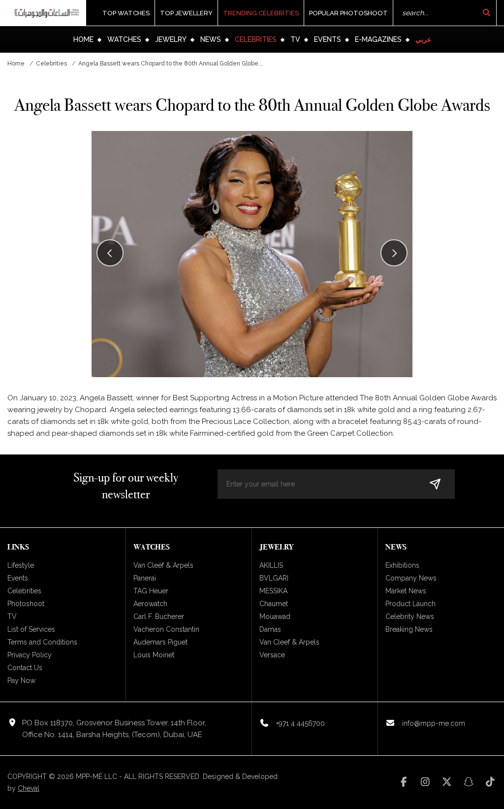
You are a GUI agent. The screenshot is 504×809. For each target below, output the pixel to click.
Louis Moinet (153, 655)
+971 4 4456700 (300, 723)
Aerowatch (150, 604)
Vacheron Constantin (166, 629)
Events (327, 39)
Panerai (144, 578)
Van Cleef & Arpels (163, 565)
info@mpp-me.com (433, 723)
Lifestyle (20, 565)
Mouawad (274, 616)
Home (83, 39)
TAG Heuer (150, 591)
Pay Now (21, 680)
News (210, 39)
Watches (124, 39)
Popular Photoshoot (348, 13)
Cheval (28, 788)
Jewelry (171, 39)
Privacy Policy (29, 655)
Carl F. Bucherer (158, 616)
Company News (411, 578)
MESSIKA (273, 591)
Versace (272, 655)
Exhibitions (402, 565)
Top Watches (126, 13)
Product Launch (410, 604)
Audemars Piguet (160, 642)
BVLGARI (273, 578)
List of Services (31, 629)
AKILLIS (271, 565)
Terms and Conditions (42, 642)
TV (295, 39)
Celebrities (256, 39)
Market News (405, 591)
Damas (270, 629)
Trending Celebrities (261, 13)
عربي (423, 39)
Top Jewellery (186, 13)
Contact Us (24, 668)
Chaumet (273, 604)
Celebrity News (409, 616)
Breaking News (409, 629)
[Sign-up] (435, 484)
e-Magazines (378, 39)
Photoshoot (25, 604)
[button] (394, 252)
